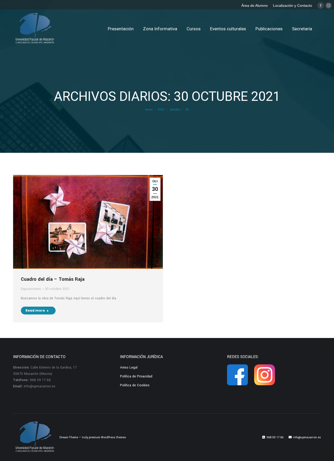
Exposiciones (31, 289)
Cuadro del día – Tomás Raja (53, 279)
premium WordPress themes (107, 437)
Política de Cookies (135, 385)
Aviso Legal (129, 367)
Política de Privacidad (136, 376)
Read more (35, 310)
